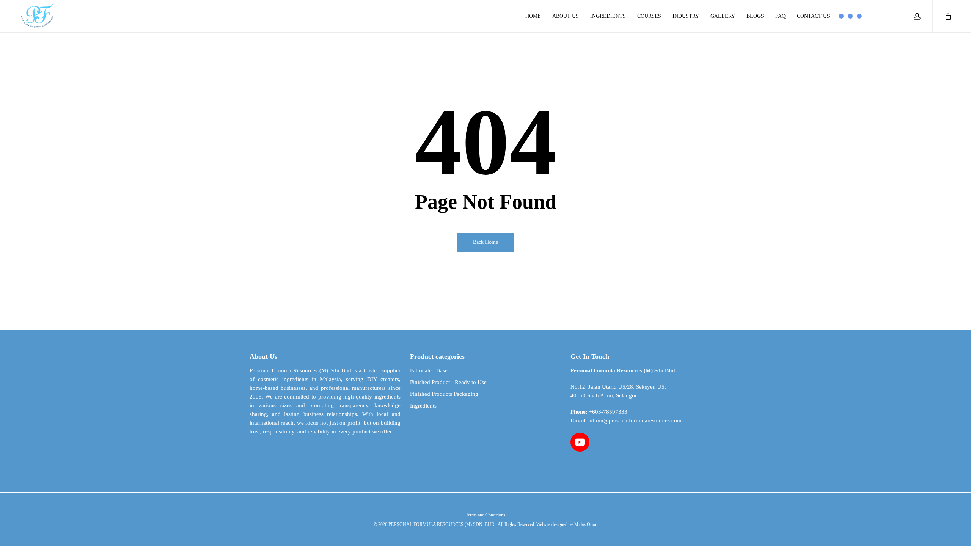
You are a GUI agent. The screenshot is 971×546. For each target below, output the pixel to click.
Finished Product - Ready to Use (448, 382)
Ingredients (423, 406)
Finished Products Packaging (444, 394)
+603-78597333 (608, 412)
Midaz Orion (585, 524)
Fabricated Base (429, 370)
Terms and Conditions (485, 515)
